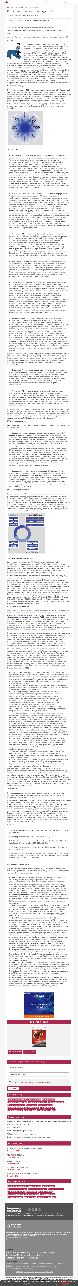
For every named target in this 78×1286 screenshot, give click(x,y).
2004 (31, 7)
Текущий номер (46, 2)
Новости (13, 2)
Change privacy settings (57, 1215)
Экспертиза (24, 2)
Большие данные (30, 1110)
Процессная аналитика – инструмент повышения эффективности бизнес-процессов (39, 1121)
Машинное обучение (45, 1105)
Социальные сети (48, 1099)
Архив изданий (15, 1215)
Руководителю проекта (31, 20)
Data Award (10, 1264)
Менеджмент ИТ (44, 20)
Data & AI (9, 1266)
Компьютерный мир (16, 1252)
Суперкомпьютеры (34, 1099)
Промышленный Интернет (37, 1102)
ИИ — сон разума (14, 1127)
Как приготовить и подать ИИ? (18, 1124)
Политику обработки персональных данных (47, 1284)
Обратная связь (32, 1214)
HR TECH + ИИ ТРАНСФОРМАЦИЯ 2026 (22, 1174)
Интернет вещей (33, 1108)
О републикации (62, 1214)
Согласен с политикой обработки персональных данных (31, 1082)
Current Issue (54, 2)
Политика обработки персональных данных (35, 1215)
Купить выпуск (15, 1052)
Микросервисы (31, 1105)
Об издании (66, 2)
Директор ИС (12, 1255)
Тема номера (37, 2)
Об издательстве (11, 1214)
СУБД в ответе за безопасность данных (22, 1134)
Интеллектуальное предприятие (44, 1266)
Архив (60, 2)
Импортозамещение (48, 1108)
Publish (40, 1255)
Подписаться (29, 1052)
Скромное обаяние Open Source (19, 1131)
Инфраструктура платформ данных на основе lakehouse (28, 1137)
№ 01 (36, 7)
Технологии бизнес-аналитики (49, 1264)
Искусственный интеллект (17, 1108)
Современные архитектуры (17, 1102)
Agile (54, 1110)
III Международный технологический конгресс (24, 1149)
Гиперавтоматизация (15, 1110)
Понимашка (32, 1258)
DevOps (48, 1110)
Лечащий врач (28, 1255)
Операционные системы (16, 1105)
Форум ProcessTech (14, 1161)
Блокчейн (40, 1110)
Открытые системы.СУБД (41, 1252)
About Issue (72, 2)
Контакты (52, 1214)
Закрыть (65, 1284)
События (18, 2)
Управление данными (26, 1264)
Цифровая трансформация (17, 1099)
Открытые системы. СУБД (19, 7)
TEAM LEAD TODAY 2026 (16, 1155)
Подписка (31, 2)
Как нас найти (43, 1214)
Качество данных (22, 1266)
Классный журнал (15, 1258)
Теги (7, 1215)
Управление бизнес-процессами (19, 1268)
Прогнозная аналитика (56, 1102)
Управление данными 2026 (17, 1167)
